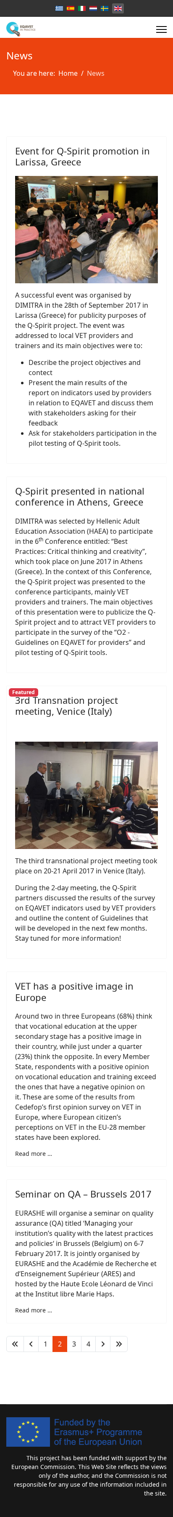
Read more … (33, 1154)
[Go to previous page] (31, 1344)
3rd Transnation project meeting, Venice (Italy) (66, 705)
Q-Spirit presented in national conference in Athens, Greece (79, 496)
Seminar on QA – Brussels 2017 (83, 1193)
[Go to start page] (15, 1344)
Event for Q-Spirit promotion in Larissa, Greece (82, 156)
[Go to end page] (119, 1344)
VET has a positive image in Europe (74, 991)
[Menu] (161, 29)
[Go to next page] (102, 1344)
